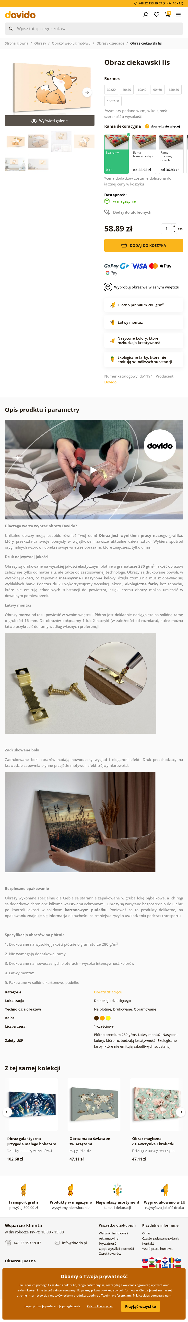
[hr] (165, 1260)
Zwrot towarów (110, 1253)
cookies (106, 1290)
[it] (158, 1266)
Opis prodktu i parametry (42, 409)
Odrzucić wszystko (100, 1306)
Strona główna (16, 43)
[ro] (172, 1260)
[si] (178, 1260)
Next (87, 92)
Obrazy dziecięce (110, 43)
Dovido (110, 381)
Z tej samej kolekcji (32, 1068)
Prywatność (107, 1243)
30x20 (111, 89)
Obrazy (40, 43)
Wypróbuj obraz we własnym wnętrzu (146, 287)
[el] (165, 1266)
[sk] (145, 1260)
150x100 (113, 101)
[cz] (158, 1260)
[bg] (178, 1266)
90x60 (157, 89)
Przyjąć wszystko (140, 1306)
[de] (152, 1266)
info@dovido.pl (74, 1242)
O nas (146, 1233)
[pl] (145, 1266)
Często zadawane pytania (160, 1238)
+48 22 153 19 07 (26, 1242)
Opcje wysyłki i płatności (116, 1248)
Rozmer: (112, 78)
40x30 (126, 89)
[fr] (172, 1266)
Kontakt (148, 1243)
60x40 (142, 89)
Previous (7, 1112)
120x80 (174, 89)
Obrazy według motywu (71, 43)
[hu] (152, 1260)
